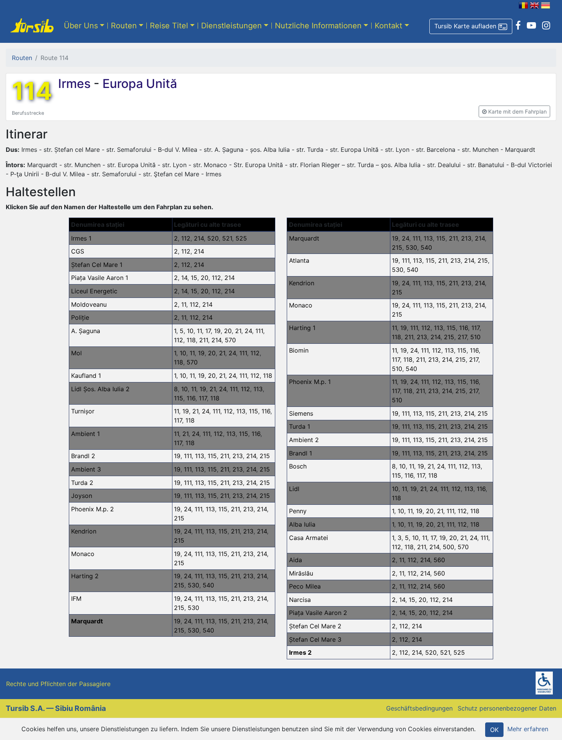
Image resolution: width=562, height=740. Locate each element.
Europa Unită (138, 83)
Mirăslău (301, 573)
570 (230, 340)
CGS (77, 251)
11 (183, 304)
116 (191, 398)
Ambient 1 (85, 433)
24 (248, 331)
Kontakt (388, 26)
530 (193, 585)
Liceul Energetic (94, 291)
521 (227, 238)
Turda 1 (299, 426)
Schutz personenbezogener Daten (507, 708)
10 (190, 331)
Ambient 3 (86, 469)
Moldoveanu (89, 304)
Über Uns (81, 26)
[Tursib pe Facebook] (518, 26)
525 (241, 238)
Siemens (301, 413)
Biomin (299, 350)
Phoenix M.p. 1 (310, 381)
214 (199, 238)
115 (178, 398)
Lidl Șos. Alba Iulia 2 (100, 389)
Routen (124, 26)
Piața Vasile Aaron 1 (99, 277)
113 (258, 389)
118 (191, 340)
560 (439, 560)
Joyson (81, 495)
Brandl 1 (300, 453)
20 (204, 277)
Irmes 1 (81, 238)
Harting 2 (85, 576)
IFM (76, 598)
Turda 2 (82, 482)
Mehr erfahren (527, 729)
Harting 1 (302, 328)
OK (494, 729)
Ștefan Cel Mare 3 (315, 639)
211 (203, 340)
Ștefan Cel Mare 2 (315, 626)
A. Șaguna (85, 331)
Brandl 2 (83, 456)
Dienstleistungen (231, 26)
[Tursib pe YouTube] (531, 26)
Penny (298, 511)
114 (32, 91)
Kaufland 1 (86, 375)
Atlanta (299, 260)
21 (238, 331)
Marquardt (87, 621)
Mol (76, 353)
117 (203, 398)
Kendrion (83, 531)
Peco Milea (305, 586)
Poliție (80, 317)
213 (237, 456)
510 (475, 337)
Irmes (76, 83)
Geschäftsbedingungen (419, 708)
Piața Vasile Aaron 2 (318, 612)
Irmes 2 (300, 652)
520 (213, 238)
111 (259, 331)
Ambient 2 (304, 440)
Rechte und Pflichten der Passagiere (58, 684)
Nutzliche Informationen (318, 26)
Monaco (82, 554)
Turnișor (82, 411)
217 (462, 337)
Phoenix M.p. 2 (92, 509)
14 (184, 277)
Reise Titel (169, 26)
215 (265, 456)
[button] (470, 26)
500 (448, 547)
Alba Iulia (302, 524)
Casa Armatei (308, 538)
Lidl (294, 489)
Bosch (298, 466)
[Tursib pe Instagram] (546, 26)
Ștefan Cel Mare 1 (96, 264)
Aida (295, 560)
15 (194, 277)
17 (208, 331)
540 (208, 585)
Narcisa (300, 599)
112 (185, 238)
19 (217, 331)
